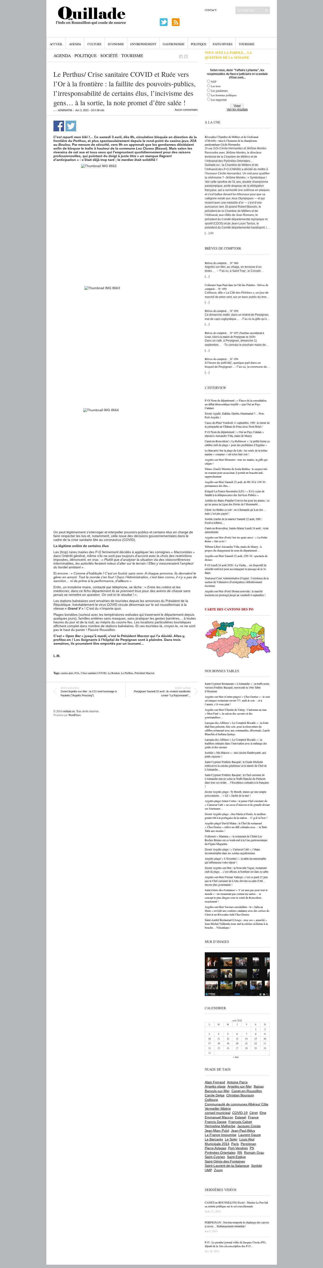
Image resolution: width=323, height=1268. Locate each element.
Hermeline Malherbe (220, 1126)
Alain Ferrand (215, 1082)
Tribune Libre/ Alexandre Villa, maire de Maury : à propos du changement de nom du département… (233, 548)
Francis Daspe (216, 1122)
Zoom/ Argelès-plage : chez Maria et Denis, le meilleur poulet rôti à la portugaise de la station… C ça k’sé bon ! (236, 816)
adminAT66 (65, 110)
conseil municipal (217, 1113)
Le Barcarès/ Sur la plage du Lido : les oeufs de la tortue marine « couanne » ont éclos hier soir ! (236, 452)
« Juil (236, 1057)
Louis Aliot (246, 1139)
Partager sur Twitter (70, 126)
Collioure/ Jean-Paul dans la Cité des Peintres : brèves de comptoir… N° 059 (236, 287)
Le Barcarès (214, 1139)
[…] (207, 233)
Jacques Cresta (249, 1126)
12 (228, 1038)
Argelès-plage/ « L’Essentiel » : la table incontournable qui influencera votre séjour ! (235, 860)
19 (228, 1043)
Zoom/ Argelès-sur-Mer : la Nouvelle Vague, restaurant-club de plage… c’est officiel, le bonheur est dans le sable (236, 869)
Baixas (259, 1086)
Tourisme (246, 44)
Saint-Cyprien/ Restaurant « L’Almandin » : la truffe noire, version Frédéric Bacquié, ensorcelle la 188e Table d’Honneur (237, 687)
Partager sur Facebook (58, 126)
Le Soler (231, 1139)
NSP (213, 81)
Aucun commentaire (186, 109)
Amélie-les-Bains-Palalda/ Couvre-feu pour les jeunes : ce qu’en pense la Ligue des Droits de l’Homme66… (237, 502)
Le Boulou (114, 673)
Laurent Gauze (249, 1135)
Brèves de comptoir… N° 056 (221, 359)
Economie (116, 44)
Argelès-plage (215, 1086)
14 (246, 1038)
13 (237, 1038)
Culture (94, 44)
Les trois (216, 86)
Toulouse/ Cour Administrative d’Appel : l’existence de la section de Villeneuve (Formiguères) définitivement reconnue (237, 582)
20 (237, 1043)
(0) (212, 233)
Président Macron (144, 673)
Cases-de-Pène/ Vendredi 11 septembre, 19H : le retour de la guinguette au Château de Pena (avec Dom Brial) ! (237, 424)
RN (239, 1152)
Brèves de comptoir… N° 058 (221, 311)
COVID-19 (240, 1113)
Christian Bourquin (240, 1095)
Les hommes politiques (224, 95)
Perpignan (248, 1144)
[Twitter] (186, 56)
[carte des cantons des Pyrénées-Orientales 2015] (238, 640)
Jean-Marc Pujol (217, 1130)
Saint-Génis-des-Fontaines (225, 1161)
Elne (263, 1113)
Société (109, 55)
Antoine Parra (237, 1082)
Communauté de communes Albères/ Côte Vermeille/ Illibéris (236, 1106)
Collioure (211, 1100)
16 (265, 1038)
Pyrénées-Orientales (220, 1152)
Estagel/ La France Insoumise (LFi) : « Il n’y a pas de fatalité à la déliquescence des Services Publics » (234, 493)
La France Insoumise (220, 1135)
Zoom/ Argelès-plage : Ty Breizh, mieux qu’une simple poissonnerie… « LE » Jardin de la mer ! (235, 793)
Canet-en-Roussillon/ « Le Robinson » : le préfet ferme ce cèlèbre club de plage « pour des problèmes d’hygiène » (237, 443)
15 (255, 1038)
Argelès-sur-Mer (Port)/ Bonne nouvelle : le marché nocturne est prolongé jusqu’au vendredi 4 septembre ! (235, 593)
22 (255, 1043)
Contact (211, 10)
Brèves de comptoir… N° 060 (221, 263)
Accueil (56, 44)
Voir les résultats (237, 109)
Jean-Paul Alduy (243, 1130)
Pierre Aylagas (215, 1148)
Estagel (240, 1117)
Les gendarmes (219, 90)
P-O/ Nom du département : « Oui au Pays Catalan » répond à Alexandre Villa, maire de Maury (234, 434)
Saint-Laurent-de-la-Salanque (227, 1166)
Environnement (143, 44)
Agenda (75, 44)
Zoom (218, 1170)
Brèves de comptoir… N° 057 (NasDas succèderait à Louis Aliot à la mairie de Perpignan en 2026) (234, 334)
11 (219, 1038)
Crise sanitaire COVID (93, 673)
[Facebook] (181, 56)
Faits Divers (222, 44)
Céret (253, 1113)
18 (219, 1043)
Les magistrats (219, 99)
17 (209, 1043)
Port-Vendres (238, 1148)
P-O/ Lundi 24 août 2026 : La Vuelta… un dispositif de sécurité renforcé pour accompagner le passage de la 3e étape (235, 569)
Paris (235, 1144)
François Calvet (240, 1122)
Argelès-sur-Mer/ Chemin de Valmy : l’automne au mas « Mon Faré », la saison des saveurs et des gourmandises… (236, 713)
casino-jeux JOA (70, 673)
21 (246, 1043)
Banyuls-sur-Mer (217, 1091)
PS (252, 1148)
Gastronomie (173, 44)
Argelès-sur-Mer (239, 1086)
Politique (198, 44)
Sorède (256, 1166)
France (253, 1117)
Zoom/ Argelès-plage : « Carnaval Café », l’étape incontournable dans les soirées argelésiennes (232, 851)
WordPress (74, 715)
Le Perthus (127, 673)
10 (209, 1038)
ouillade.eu (69, 711)
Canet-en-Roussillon (246, 1091)
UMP (208, 1170)
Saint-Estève (236, 1157)
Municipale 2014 (217, 1144)
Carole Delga (214, 1095)
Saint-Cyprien (215, 1157)
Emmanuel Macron (219, 1117)
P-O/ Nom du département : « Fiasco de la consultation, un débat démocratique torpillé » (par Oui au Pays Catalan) (236, 404)
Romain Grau (254, 1152)
